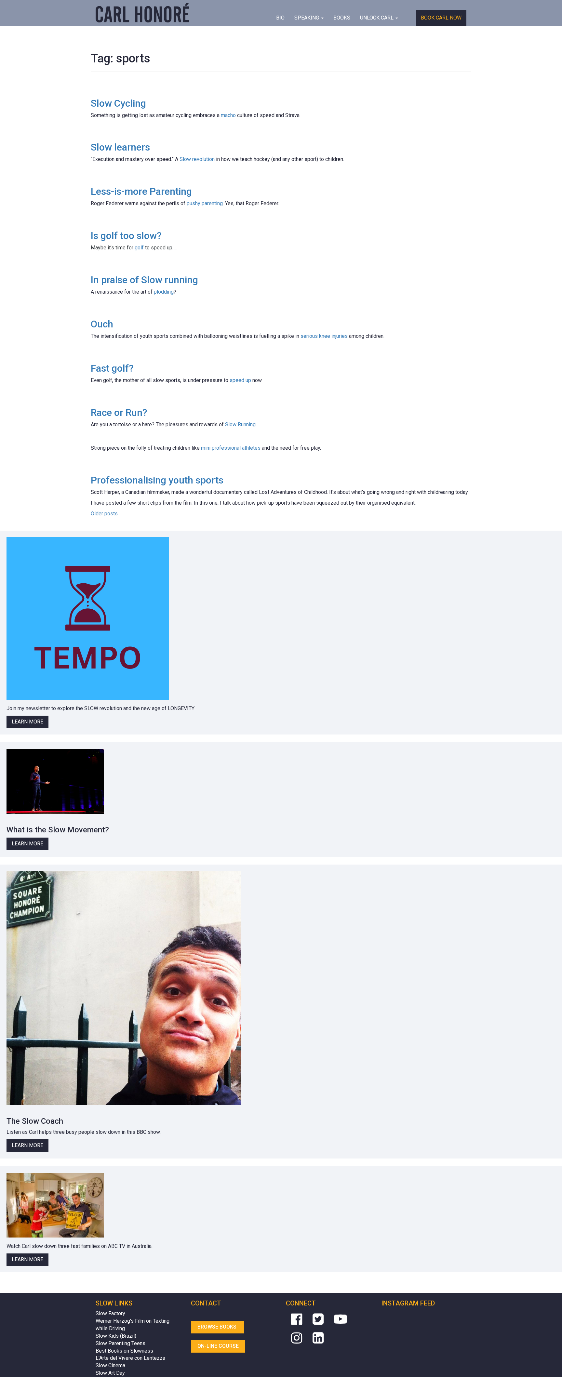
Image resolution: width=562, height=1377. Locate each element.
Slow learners (120, 147)
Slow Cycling (118, 103)
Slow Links (114, 1303)
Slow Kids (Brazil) (116, 1336)
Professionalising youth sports (157, 480)
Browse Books (217, 1327)
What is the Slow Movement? (58, 829)
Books (341, 18)
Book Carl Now (441, 18)
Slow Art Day (110, 1373)
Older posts (104, 513)
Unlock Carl (377, 18)
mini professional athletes (230, 448)
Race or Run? (119, 412)
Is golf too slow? (126, 235)
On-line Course (218, 1346)
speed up (240, 380)
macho (228, 115)
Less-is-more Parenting (141, 191)
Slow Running (240, 424)
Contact (206, 1303)
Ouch (102, 324)
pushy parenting (205, 203)
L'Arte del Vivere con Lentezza (130, 1358)
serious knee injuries (324, 336)
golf (139, 248)
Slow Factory (110, 1313)
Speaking (307, 18)
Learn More (27, 722)
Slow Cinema (110, 1365)
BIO (280, 18)
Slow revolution (196, 159)
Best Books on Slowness (124, 1351)
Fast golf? (112, 368)
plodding (164, 292)
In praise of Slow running (144, 279)
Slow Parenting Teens (120, 1343)
